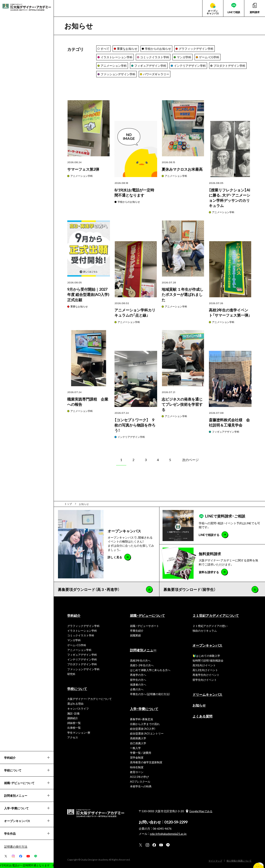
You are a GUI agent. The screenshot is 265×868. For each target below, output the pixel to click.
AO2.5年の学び (139, 777)
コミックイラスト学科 (80, 635)
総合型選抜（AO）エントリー (147, 733)
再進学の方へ (138, 675)
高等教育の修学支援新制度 (146, 762)
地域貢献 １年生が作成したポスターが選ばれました (183, 294)
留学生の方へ (138, 680)
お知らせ (199, 705)
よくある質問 (202, 716)
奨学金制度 (136, 757)
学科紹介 (74, 615)
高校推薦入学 (138, 738)
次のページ (190, 459)
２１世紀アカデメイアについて (216, 615)
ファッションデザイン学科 (83, 669)
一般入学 (135, 748)
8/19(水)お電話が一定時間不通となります (134, 192)
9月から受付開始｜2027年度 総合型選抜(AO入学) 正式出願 (88, 294)
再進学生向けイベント (206, 675)
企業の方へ (136, 689)
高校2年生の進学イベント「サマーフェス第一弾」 (229, 312)
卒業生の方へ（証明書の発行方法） (150, 694)
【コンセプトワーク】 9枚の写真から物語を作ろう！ (134, 425)
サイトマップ (215, 860)
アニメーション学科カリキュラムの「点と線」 (134, 312)
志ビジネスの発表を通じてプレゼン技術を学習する (182, 404)
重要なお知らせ (79, 306)
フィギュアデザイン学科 (225, 431)
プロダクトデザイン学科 (82, 664)
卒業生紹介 (136, 630)
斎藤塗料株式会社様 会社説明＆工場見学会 (229, 422)
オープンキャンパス (207, 645)
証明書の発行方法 (15, 846)
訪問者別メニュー (143, 649)
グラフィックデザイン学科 (83, 626)
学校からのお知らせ (129, 202)
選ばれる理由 (75, 703)
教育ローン (136, 772)
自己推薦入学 (138, 743)
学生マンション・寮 (78, 732)
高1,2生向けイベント (205, 670)
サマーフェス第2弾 (83, 169)
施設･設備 (73, 713)
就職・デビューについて (147, 615)
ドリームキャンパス (207, 694)
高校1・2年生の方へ (142, 665)
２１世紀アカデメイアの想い (210, 626)
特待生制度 (136, 767)
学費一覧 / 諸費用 (140, 753)
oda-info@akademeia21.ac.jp (168, 834)
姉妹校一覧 (74, 723)
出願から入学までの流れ (145, 724)
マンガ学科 (74, 640)
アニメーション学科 (81, 176)
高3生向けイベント (204, 665)
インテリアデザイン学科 (131, 437)
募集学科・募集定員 (141, 719)
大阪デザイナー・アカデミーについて (89, 699)
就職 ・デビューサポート (144, 626)
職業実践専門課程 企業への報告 (87, 401)
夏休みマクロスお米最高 (182, 169)
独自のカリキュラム (205, 630)
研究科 (71, 674)
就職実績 (135, 635)
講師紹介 (72, 718)
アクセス (72, 737)
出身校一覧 (74, 728)
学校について (77, 688)
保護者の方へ (138, 684)
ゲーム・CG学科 (76, 645)
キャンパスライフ (78, 708)
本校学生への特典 (141, 786)
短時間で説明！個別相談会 (208, 660)
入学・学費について (144, 708)
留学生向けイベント (205, 680)
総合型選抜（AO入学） (142, 729)
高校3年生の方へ (140, 660)
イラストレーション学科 (82, 630)
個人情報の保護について (239, 860)
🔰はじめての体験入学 (206, 656)
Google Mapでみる (200, 811)
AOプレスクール (140, 781)
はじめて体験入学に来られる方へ (150, 670)
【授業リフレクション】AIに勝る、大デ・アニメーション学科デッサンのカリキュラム (229, 197)
